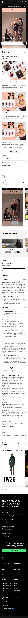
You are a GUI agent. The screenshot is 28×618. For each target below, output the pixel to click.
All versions (11, 426)
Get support (5, 371)
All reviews (5, 275)
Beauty (3, 569)
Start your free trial (14, 550)
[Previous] (22, 233)
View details (5, 426)
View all (17, 443)
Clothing (4, 567)
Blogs (3, 590)
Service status (17, 590)
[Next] (25, 233)
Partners (16, 585)
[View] (12, 245)
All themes (13, 371)
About (15, 583)
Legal (15, 588)
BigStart (5, 58)
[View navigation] (25, 2)
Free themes (17, 569)
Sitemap (4, 611)
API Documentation (6, 585)
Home (3, 574)
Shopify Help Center (6, 583)
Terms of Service (6, 601)
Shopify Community (6, 588)
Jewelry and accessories (7, 571)
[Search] (22, 2)
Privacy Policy (5, 605)
